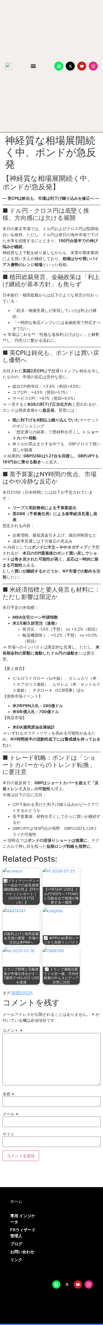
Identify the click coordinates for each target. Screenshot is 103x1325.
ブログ (16, 1244)
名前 (8, 1094)
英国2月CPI (22, 992)
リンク (16, 1260)
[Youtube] (81, 66)
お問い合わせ (22, 1252)
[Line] (58, 66)
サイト (8, 1134)
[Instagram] (93, 66)
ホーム (16, 1201)
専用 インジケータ (22, 1219)
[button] (33, 66)
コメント (12, 1030)
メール (10, 1114)
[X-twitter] (70, 66)
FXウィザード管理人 (23, 1233)
